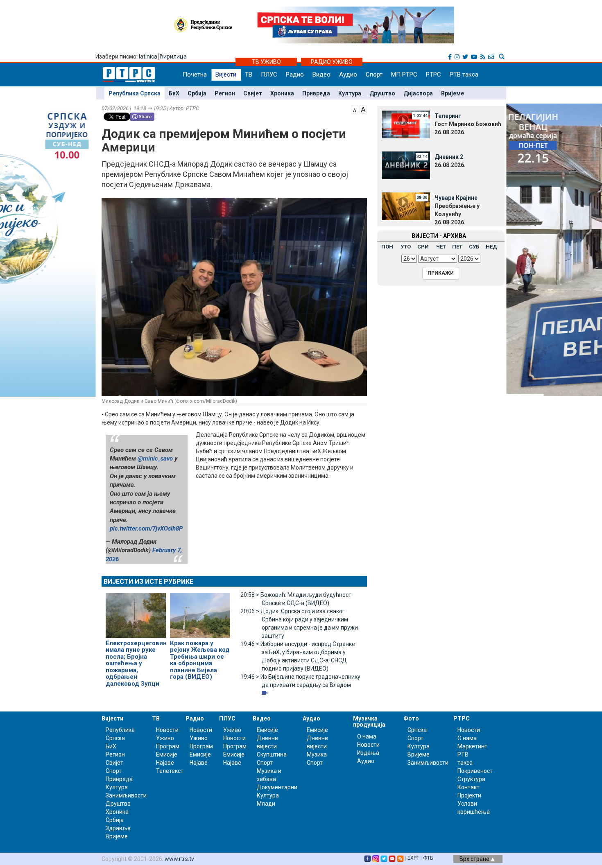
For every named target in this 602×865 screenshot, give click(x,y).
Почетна (195, 74)
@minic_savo (155, 458)
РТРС (433, 74)
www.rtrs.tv (179, 859)
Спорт (374, 74)
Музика (317, 754)
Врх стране (475, 859)
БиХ (174, 93)
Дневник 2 (449, 157)
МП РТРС (404, 74)
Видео (321, 74)
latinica (148, 56)
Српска (417, 730)
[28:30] (406, 206)
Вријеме (452, 93)
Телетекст (169, 771)
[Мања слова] (354, 109)
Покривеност (475, 771)
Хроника (282, 93)
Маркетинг (472, 746)
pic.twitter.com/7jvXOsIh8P (146, 528)
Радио (295, 74)
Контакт (468, 787)
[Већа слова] (363, 109)
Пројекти (469, 795)
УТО (406, 247)
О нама (366, 736)
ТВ (248, 74)
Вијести (225, 74)
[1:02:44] (406, 124)
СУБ (474, 247)
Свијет (252, 93)
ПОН (387, 247)
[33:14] (406, 165)
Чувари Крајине (456, 197)
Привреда (316, 93)
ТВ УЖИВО (266, 62)
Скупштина (272, 754)
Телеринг (448, 116)
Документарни (277, 787)
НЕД (491, 247)
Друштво (382, 93)
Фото (411, 718)
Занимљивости (126, 795)
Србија (197, 93)
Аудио (348, 74)
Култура (349, 93)
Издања (368, 753)
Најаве (165, 762)
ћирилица (173, 56)
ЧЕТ (441, 247)
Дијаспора (418, 93)
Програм (167, 746)
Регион (225, 93)
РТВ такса (464, 74)
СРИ (423, 247)
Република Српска (135, 93)
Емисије (166, 754)
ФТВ (428, 858)
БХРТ (413, 858)
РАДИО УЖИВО (332, 62)
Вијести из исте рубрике (148, 581)
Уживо (165, 738)
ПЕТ (457, 247)
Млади (266, 803)
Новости (167, 730)
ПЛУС (269, 74)
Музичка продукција (369, 721)
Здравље (118, 828)
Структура (471, 779)
